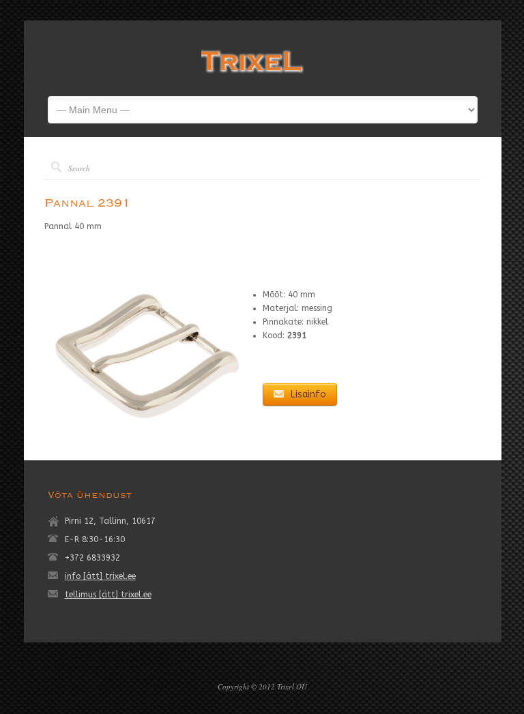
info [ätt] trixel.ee (100, 576)
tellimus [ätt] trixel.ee (108, 594)
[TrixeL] (252, 75)
